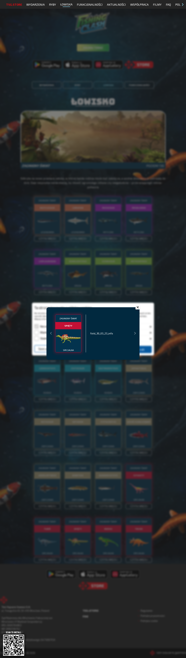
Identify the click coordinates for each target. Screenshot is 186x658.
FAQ (168, 4)
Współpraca (139, 4)
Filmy (157, 4)
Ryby (52, 4)
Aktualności (116, 4)
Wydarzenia (35, 4)
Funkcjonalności (90, 4)
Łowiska (66, 4)
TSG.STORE (14, 4)
